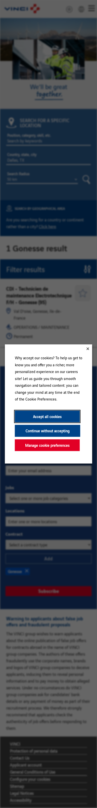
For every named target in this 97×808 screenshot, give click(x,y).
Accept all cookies (47, 416)
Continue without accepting (48, 430)
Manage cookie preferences (47, 445)
